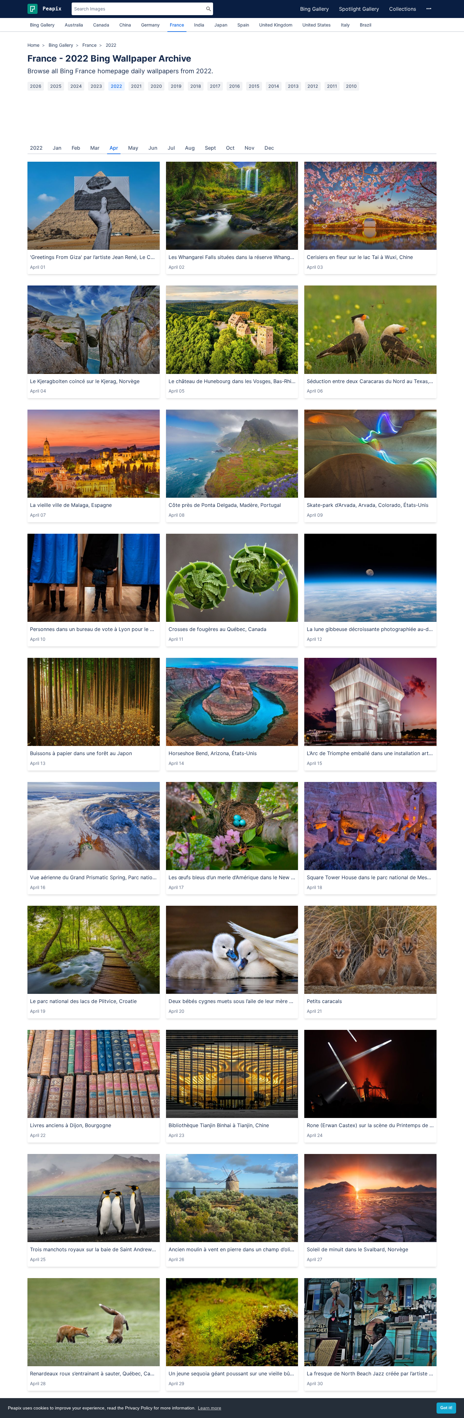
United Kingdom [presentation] (275, 24)
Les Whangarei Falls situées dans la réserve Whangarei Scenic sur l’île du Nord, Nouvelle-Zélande (232, 257)
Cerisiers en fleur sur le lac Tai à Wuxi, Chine (360, 257)
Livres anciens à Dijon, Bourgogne (70, 1125)
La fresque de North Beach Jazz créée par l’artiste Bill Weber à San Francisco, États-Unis (370, 1373)
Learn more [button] (209, 1407)
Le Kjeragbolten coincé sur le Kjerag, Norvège (85, 381)
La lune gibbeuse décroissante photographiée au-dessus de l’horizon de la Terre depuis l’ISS (370, 629)
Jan (57, 148)
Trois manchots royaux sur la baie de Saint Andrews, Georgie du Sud (93, 1249)
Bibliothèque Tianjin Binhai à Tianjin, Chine (219, 1125)
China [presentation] (125, 24)
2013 (293, 86)
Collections (402, 9)
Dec (269, 148)
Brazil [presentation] (365, 24)
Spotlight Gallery (359, 9)
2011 (332, 86)
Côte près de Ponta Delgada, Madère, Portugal (225, 505)
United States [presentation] (316, 24)
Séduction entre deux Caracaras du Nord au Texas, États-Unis (370, 381)
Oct (230, 148)
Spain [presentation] (243, 24)
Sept (210, 148)
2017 (215, 86)
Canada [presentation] (101, 24)
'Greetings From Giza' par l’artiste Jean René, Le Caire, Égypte (93, 257)
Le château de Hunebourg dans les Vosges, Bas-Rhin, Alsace (232, 381)
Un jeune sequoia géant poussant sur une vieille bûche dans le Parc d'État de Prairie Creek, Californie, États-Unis (232, 1373)
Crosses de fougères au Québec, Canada (217, 629)
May (133, 148)
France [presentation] (177, 24)
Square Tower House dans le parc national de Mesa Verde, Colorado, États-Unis (370, 877)
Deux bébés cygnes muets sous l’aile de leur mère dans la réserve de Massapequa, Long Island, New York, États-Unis (232, 1001)
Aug (190, 148)
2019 (176, 86)
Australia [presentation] (74, 24)
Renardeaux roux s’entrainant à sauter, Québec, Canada (93, 1373)
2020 (156, 86)
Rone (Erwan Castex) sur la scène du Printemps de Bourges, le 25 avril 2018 (370, 1125)
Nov (249, 148)
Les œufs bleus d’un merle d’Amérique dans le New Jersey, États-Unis (232, 877)
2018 (195, 86)
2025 (56, 86)
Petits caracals (324, 1001)
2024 (76, 86)
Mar (94, 148)
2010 (351, 86)
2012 (312, 86)
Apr (114, 148)
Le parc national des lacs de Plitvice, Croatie (83, 1001)
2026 (35, 86)
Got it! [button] (446, 1408)
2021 (136, 86)
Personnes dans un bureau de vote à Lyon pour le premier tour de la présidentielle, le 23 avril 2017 (93, 629)
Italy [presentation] (345, 24)
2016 (234, 86)
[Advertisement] (232, 115)
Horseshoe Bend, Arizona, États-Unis (213, 753)
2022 (116, 86)
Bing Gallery (314, 9)
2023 (96, 86)
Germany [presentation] (150, 24)
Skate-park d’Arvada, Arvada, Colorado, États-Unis (367, 505)
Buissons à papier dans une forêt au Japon (81, 753)
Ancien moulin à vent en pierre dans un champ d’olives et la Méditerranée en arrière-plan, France (232, 1249)
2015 (254, 86)
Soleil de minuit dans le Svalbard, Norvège (357, 1249)
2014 (273, 86)
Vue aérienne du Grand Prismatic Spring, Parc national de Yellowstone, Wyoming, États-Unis (93, 877)
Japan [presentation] (220, 24)
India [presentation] (199, 24)
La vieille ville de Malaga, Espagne (71, 505)
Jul (171, 148)
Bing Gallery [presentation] (42, 24)
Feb (76, 148)
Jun (153, 148)
